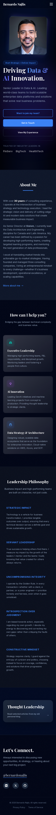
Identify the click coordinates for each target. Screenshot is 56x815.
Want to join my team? (28, 113)
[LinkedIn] (6, 785)
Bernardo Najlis (14, 4)
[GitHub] (25, 785)
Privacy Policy (19, 807)
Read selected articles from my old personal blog (23, 715)
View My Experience (28, 132)
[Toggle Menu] (51, 4)
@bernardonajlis (15, 775)
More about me (11, 285)
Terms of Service (35, 807)
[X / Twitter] (16, 785)
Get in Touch (28, 123)
